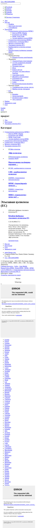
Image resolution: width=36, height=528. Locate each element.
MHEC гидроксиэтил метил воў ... (17, 196)
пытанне (11, 240)
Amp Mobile (23, 266)
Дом (6, 20)
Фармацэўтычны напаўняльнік (22, 57)
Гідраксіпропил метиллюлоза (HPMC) (20, 31)
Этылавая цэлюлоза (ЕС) (16, 45)
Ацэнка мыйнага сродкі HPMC (22, 38)
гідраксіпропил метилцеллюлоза (23, 270)
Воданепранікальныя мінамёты (22, 84)
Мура (14, 68)
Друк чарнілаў (17, 99)
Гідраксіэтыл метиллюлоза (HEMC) (20, 40)
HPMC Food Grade (18, 36)
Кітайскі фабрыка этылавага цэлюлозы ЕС (18, 217)
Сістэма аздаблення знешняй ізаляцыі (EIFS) (21, 63)
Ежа (9, 91)
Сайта (16, 266)
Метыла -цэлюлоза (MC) (16, 43)
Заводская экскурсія (15, 26)
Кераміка (15, 94)
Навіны (7, 101)
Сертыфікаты (12, 27)
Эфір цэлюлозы (15, 153)
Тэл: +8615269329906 (8, 1)
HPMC (26, 268)
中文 (2, 110)
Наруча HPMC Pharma (19, 33)
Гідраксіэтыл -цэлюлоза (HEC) (18, 41)
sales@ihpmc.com (10, 252)
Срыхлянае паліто (18, 75)
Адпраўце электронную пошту (11, 275)
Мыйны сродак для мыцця (21, 89)
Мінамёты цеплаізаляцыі (20, 77)
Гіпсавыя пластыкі (18, 66)
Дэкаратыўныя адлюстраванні (22, 61)
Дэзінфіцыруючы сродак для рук (23, 87)
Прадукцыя (8, 29)
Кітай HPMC (19, 268)
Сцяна (14, 82)
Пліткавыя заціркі (18, 80)
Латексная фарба (17, 96)
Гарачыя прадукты (7, 266)
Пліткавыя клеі (17, 78)
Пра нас (7, 22)
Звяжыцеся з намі (10, 103)
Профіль (11, 24)
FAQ (6, 105)
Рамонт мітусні (17, 70)
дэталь (16, 240)
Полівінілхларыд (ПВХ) (20, 98)
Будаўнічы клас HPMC (19, 34)
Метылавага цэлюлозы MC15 (10, 271)
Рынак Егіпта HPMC (7, 268)
